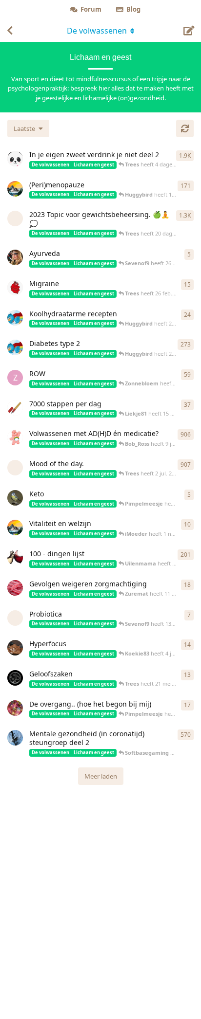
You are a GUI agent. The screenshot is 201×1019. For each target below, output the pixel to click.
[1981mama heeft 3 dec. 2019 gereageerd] (15, 437)
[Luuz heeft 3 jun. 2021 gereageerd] (15, 158)
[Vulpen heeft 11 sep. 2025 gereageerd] (15, 408)
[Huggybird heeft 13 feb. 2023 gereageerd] (15, 347)
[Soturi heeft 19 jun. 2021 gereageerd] (15, 738)
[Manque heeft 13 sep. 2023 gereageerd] (15, 287)
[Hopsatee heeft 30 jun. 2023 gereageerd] (15, 557)
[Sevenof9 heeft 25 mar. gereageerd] (15, 257)
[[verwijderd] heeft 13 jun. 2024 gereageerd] (15, 618)
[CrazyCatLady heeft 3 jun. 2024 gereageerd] (15, 647)
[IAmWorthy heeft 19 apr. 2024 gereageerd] (15, 708)
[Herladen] (185, 128)
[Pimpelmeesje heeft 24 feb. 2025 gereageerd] (15, 498)
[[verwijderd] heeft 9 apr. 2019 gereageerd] (15, 467)
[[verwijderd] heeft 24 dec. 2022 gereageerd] (15, 218)
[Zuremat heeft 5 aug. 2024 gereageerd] (15, 588)
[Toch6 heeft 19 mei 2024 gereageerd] (15, 678)
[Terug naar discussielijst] (10, 30)
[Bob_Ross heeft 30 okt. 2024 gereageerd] (15, 527)
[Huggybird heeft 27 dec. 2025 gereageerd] (15, 318)
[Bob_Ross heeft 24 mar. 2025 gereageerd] (15, 189)
